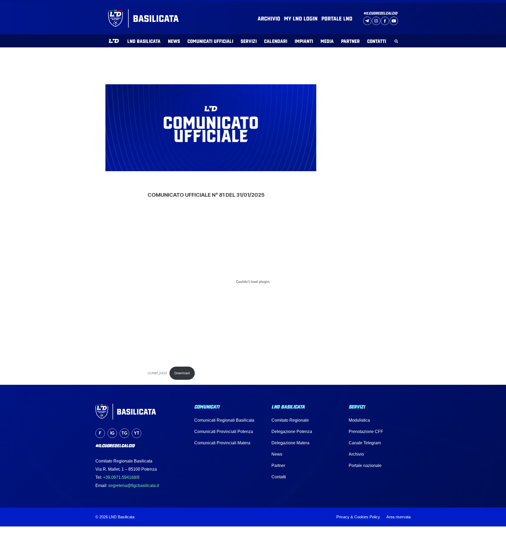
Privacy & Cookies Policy (358, 517)
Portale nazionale (365, 465)
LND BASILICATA (143, 40)
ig (112, 433)
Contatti (278, 477)
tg (124, 433)
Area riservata (398, 517)
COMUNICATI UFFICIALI (210, 40)
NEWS (174, 40)
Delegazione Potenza (291, 431)
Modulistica (359, 420)
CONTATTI (376, 40)
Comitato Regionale (290, 420)
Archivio (356, 454)
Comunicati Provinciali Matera (222, 443)
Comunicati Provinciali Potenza (223, 431)
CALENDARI (275, 40)
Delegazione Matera (290, 443)
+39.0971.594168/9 (121, 477)
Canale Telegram (365, 443)
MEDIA (327, 40)
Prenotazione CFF (366, 431)
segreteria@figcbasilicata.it (133, 485)
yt (136, 433)
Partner (278, 465)
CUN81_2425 (157, 373)
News (276, 454)
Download (182, 373)
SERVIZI (249, 40)
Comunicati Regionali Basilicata (224, 420)
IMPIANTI (304, 40)
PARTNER (350, 40)
